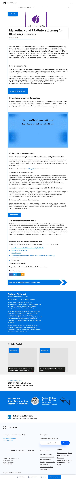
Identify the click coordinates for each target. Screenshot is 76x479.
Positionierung (44, 464)
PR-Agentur (31, 169)
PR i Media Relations (46, 454)
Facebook (11, 274)
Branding (42, 462)
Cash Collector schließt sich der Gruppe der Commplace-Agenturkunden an (20, 369)
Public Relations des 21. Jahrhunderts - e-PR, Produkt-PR (27, 248)
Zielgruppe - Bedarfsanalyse (19, 250)
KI (33, 7)
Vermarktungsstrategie (24, 7)
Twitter (15, 274)
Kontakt (70, 453)
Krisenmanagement (45, 459)
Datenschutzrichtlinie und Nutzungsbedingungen (64, 461)
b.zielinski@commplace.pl (28, 299)
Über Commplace (62, 453)
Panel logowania (61, 455)
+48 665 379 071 (47, 402)
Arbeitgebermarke (45, 469)
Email (22, 274)
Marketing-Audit (16, 253)
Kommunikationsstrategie (47, 457)
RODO (59, 464)
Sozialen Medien (50, 462)
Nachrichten (12, 14)
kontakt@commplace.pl (9, 438)
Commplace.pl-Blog (9, 3)
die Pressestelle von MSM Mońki (30, 282)
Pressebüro (60, 458)
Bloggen (69, 455)
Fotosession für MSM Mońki (17, 91)
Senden (65, 443)
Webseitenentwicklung (46, 467)
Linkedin (19, 274)
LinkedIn (29, 416)
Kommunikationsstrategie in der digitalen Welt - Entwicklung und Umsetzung (33, 255)
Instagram (31, 450)
